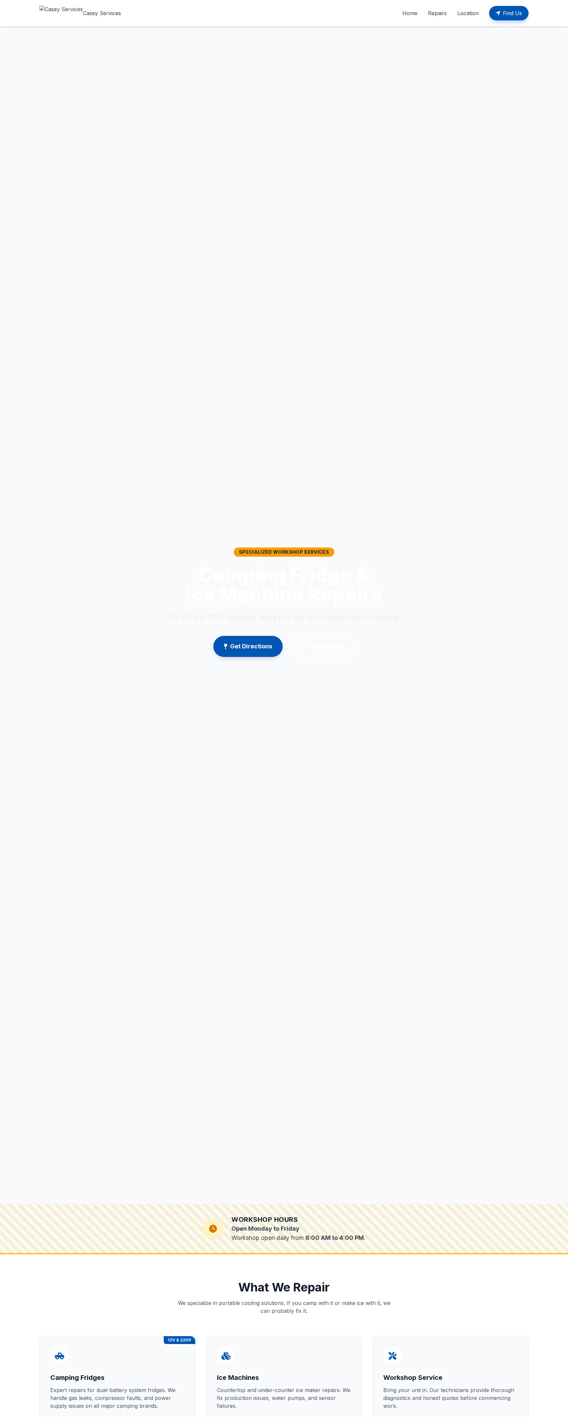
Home (409, 13)
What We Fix (326, 646)
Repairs (437, 13)
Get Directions (251, 646)
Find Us (512, 13)
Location (468, 13)
